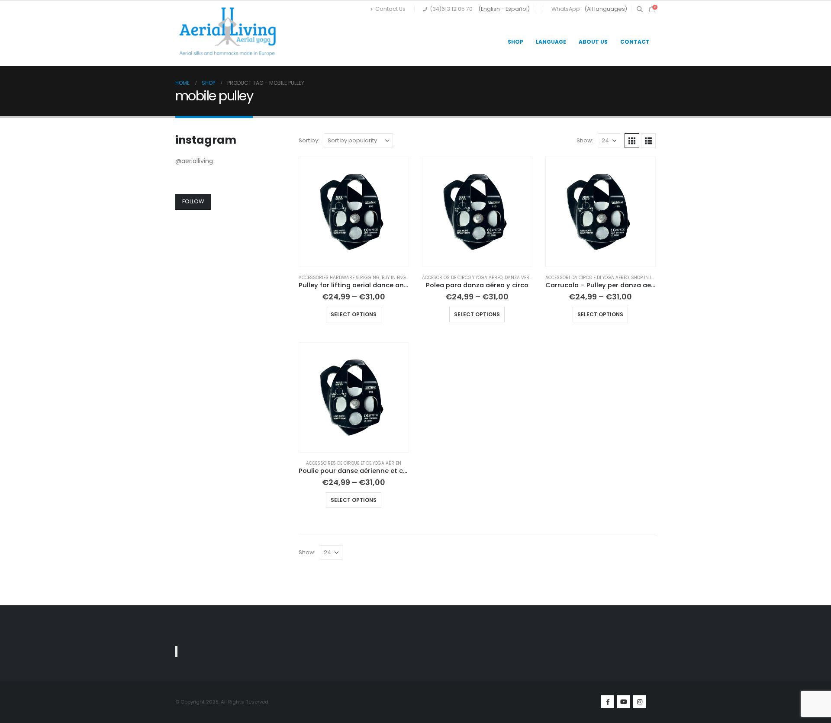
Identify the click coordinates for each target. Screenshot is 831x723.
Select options (354, 314)
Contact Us (390, 9)
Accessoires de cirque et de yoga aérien (353, 463)
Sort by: (309, 140)
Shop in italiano (650, 277)
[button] (639, 9)
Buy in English (399, 277)
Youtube (623, 701)
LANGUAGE (551, 41)
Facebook (607, 701)
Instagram (639, 701)
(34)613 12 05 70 (451, 9)
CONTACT (635, 41)
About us (593, 41)
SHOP (515, 41)
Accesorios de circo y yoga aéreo (462, 277)
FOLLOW (193, 201)
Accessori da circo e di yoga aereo (587, 277)
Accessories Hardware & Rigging (339, 277)
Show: (585, 140)
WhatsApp (565, 9)
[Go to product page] (354, 212)
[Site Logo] (229, 34)
